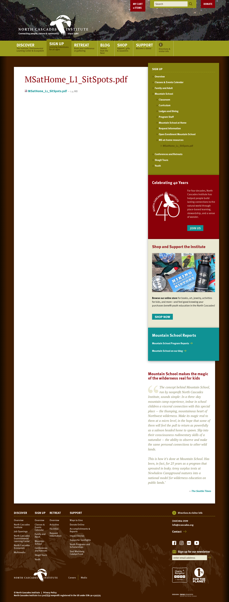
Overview (160, 76)
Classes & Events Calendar (169, 82)
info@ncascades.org (182, 525)
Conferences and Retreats (168, 154)
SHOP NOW (162, 316)
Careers (72, 577)
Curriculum (164, 105)
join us (195, 228)
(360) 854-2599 (180, 521)
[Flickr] (189, 544)
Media (84, 577)
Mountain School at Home (172, 122)
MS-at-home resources (171, 140)
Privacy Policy (50, 592)
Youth (158, 165)
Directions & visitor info (190, 513)
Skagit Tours (161, 160)
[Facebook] (174, 544)
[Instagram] (182, 544)
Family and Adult (164, 88)
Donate (208, 4)
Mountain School (164, 94)
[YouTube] (196, 544)
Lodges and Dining (168, 111)
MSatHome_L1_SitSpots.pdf (47, 90)
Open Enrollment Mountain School (177, 134)
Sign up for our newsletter (194, 552)
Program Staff (166, 117)
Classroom (164, 99)
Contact (177, 531)
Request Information (170, 128)
